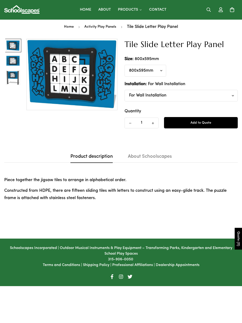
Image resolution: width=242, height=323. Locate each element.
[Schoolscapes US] (22, 10)
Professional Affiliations (132, 265)
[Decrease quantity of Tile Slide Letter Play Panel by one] (130, 123)
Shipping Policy (96, 265)
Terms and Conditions (61, 265)
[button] (231, 9)
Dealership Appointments (177, 265)
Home (69, 27)
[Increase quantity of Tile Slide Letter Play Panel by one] (152, 123)
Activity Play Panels (100, 27)
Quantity (133, 111)
